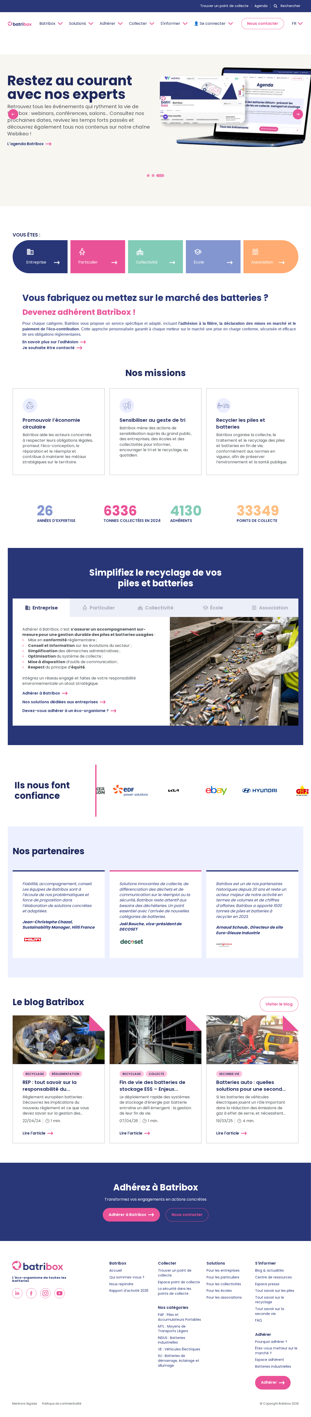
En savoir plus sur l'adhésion (50, 342)
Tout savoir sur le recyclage (269, 1300)
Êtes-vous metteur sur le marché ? (276, 1350)
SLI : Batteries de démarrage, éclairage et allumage (178, 1361)
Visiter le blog (279, 1004)
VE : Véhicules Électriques (179, 1349)
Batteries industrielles (273, 1366)
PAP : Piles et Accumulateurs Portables (179, 1317)
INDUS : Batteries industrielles (171, 1340)
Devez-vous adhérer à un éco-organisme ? (65, 710)
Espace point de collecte (179, 1282)
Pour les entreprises (223, 1270)
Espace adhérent (269, 1359)
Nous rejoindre (121, 1284)
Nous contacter (262, 23)
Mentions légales (24, 1404)
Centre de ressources (273, 1277)
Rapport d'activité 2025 (128, 1290)
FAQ (258, 1320)
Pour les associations (224, 1297)
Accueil (115, 1270)
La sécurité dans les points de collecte (174, 1291)
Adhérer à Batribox (41, 693)
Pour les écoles (219, 1290)
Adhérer (269, 1382)
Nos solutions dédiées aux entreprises (60, 702)
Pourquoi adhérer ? (271, 1341)
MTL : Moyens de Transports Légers (173, 1329)
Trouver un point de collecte (224, 6)
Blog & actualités (269, 1270)
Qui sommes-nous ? (126, 1277)
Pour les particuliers (223, 1277)
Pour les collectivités (224, 1284)
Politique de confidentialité (61, 1404)
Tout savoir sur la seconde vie (269, 1311)
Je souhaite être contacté (48, 348)
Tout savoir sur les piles (274, 1290)
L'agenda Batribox (25, 144)
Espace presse (267, 1284)
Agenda (261, 6)
